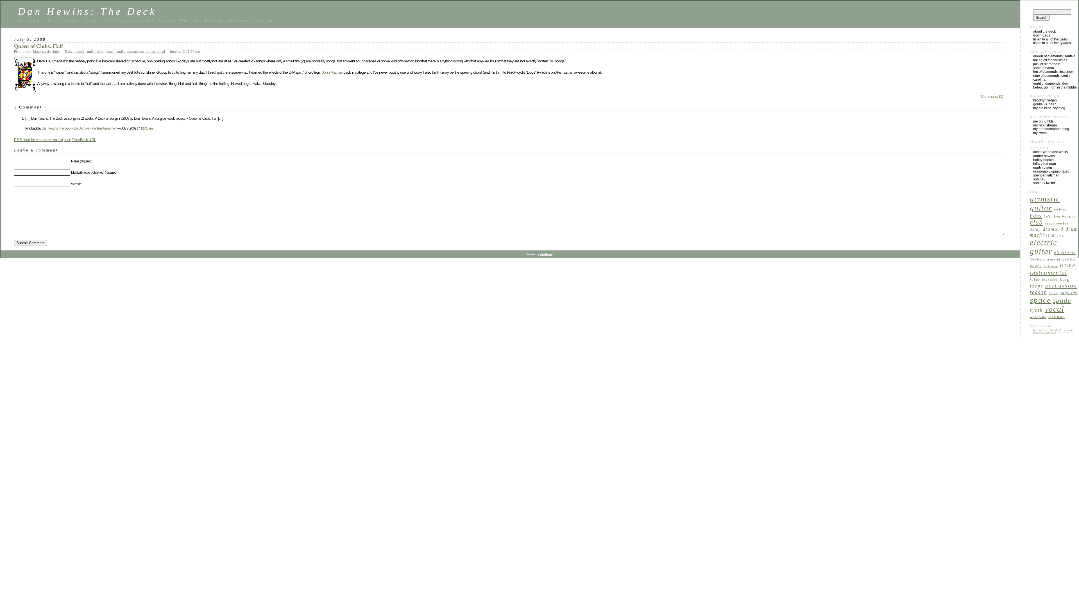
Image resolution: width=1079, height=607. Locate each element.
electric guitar (115, 52)
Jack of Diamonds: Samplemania (1046, 66)
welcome (1038, 317)
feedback (1037, 259)
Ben (1057, 216)
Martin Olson (1042, 167)
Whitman (1056, 317)
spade (1062, 300)
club (100, 52)
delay (1035, 229)
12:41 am (146, 128)
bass (1036, 215)
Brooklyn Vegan (1045, 100)
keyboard (1050, 279)
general (1053, 259)
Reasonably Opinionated (1051, 171)
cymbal (1062, 223)
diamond (1053, 229)
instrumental (1048, 272)
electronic (1065, 252)
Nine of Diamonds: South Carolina (1051, 77)
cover (1050, 223)
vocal (161, 52)
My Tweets (1040, 133)
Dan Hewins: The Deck (87, 11)
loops (1036, 286)
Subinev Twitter (1044, 183)
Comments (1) (992, 96)
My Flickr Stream (1045, 125)
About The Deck (1044, 31)
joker (1035, 279)
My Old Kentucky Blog (1049, 108)
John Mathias (332, 72)
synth (1036, 310)
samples (1068, 292)
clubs (55, 52)
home (1067, 265)
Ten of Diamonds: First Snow (1053, 72)
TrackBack (84, 139)
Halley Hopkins (1044, 160)
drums (1058, 235)
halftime (1051, 266)
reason (1038, 292)
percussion (135, 52)
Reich (1053, 293)
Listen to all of (1050, 39)
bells (1048, 216)
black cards (42, 52)
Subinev (1039, 179)
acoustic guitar (85, 52)
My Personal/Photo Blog (1051, 129)
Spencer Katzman (1046, 175)
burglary (1069, 216)
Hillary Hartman (1044, 164)
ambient (1061, 209)
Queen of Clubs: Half (38, 46)
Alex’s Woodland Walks (1050, 152)
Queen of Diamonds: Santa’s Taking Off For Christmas (1054, 58)
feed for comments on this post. (42, 139)
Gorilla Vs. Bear (1044, 104)
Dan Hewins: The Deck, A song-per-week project (1053, 331)
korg (1065, 279)
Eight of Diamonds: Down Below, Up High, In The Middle (1055, 85)
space (150, 52)
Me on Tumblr (1043, 121)
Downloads (1041, 35)
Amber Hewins (1044, 156)
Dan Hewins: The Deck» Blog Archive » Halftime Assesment (79, 128)
